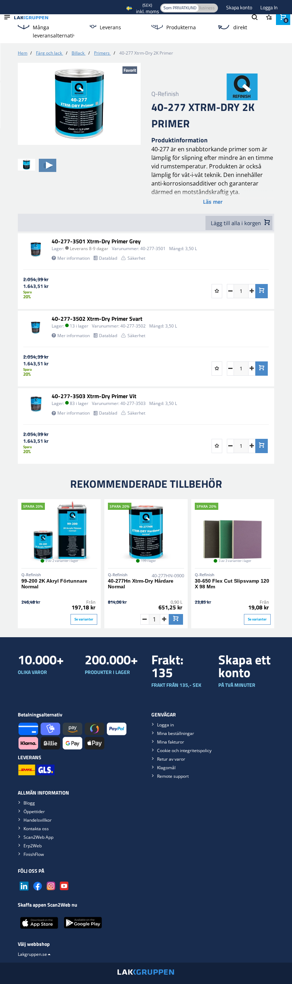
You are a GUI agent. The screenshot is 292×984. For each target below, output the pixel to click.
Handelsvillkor (38, 820)
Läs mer (213, 201)
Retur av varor (171, 759)
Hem (22, 53)
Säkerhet (136, 258)
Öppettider (34, 811)
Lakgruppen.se (32, 954)
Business (206, 7)
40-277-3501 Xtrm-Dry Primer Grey (96, 241)
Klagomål (166, 768)
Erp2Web (33, 846)
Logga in (165, 725)
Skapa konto (239, 7)
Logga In (269, 7)
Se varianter (83, 619)
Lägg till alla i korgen (236, 223)
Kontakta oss (36, 829)
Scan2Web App (38, 837)
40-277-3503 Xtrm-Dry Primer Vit (94, 396)
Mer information (73, 258)
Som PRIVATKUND (180, 7)
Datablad (108, 258)
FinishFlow (34, 854)
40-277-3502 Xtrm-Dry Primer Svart (97, 318)
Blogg (29, 803)
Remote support (173, 776)
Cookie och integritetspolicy (184, 750)
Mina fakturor (170, 742)
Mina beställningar (175, 733)
